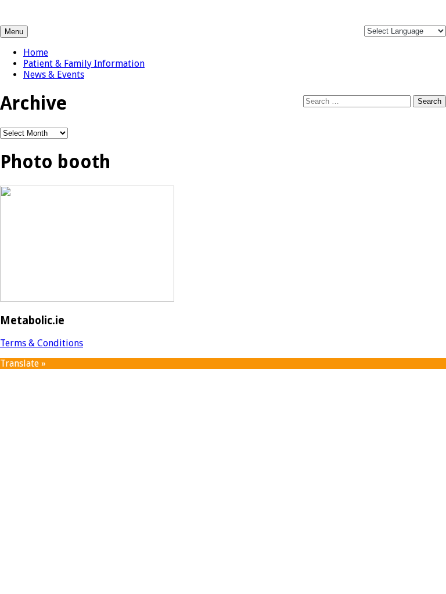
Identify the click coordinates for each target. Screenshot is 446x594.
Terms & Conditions (41, 343)
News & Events (53, 74)
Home (35, 52)
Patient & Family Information (84, 63)
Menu (14, 31)
